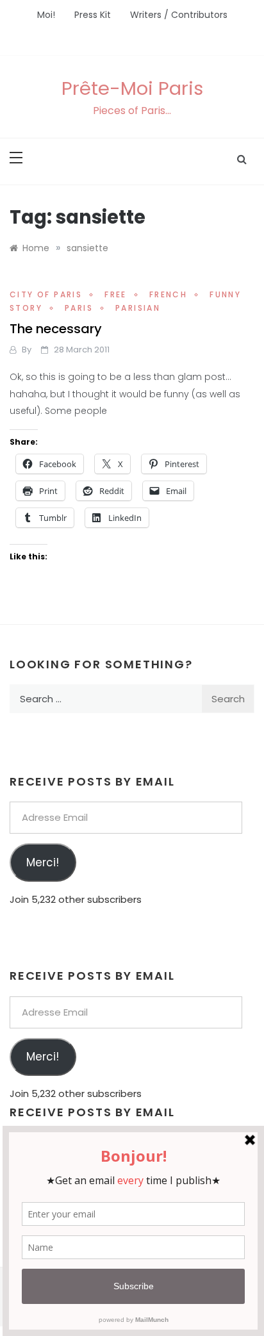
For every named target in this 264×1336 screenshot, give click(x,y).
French (168, 294)
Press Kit (92, 14)
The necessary (56, 329)
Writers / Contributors (178, 14)
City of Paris (46, 294)
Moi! (46, 14)
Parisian (137, 307)
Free (115, 294)
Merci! (42, 862)
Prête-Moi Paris (132, 88)
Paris (79, 307)
